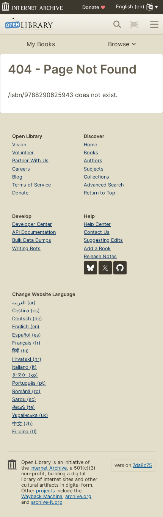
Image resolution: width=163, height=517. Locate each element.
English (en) (25, 326)
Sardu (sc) (24, 399)
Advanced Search (104, 185)
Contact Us (97, 232)
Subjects (93, 169)
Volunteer (23, 152)
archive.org (78, 496)
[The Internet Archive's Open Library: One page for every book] (37, 24)
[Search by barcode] (134, 24)
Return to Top (99, 193)
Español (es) (26, 335)
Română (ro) (26, 391)
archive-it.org (47, 502)
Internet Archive (48, 468)
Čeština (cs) (26, 310)
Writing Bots (26, 248)
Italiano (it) (24, 367)
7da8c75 (142, 465)
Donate (93, 7)
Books (91, 152)
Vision (19, 144)
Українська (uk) (30, 415)
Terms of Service (31, 185)
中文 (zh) (22, 423)
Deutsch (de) (27, 318)
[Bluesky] (90, 267)
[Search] (117, 24)
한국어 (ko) (25, 375)
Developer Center (32, 224)
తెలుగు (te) (23, 407)
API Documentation (34, 232)
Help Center (97, 224)
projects (45, 491)
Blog (17, 177)
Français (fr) (26, 343)
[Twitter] (105, 267)
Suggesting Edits (103, 240)
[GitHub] (120, 267)
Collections (96, 177)
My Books (41, 44)
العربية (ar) (24, 303)
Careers (21, 169)
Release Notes (100, 256)
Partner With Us (30, 160)
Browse (118, 44)
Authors (93, 160)
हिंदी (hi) (20, 351)
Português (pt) (29, 383)
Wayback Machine (41, 496)
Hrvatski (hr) (26, 359)
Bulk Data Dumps (31, 240)
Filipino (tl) (24, 431)
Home (90, 144)
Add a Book (97, 248)
